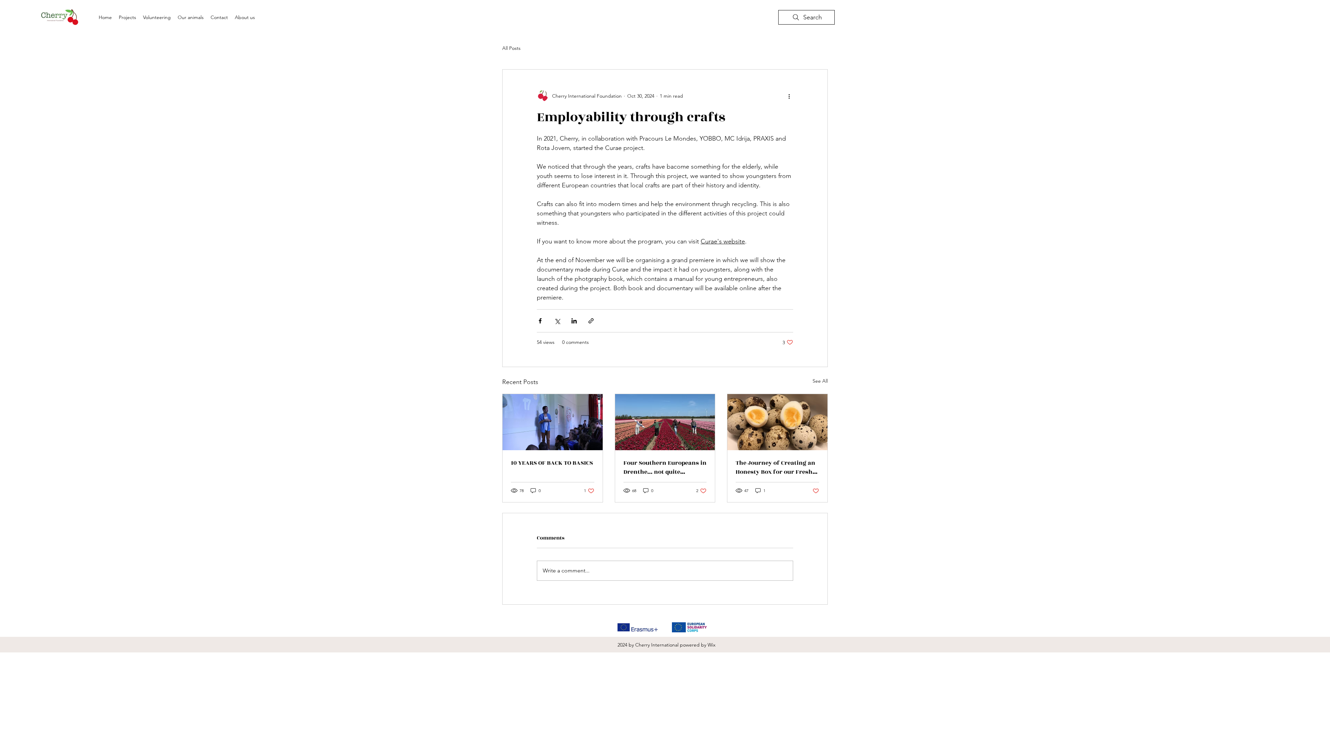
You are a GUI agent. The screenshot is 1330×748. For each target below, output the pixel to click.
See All (820, 381)
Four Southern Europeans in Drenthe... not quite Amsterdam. (665, 467)
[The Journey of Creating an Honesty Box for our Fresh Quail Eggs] (777, 422)
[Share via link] (591, 321)
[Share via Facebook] (540, 321)
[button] (190, 17)
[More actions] (789, 96)
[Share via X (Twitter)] (557, 321)
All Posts (511, 48)
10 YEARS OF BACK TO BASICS (552, 462)
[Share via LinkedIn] (574, 321)
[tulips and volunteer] (665, 422)
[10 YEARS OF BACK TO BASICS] (553, 422)
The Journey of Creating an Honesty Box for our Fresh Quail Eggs (775, 467)
